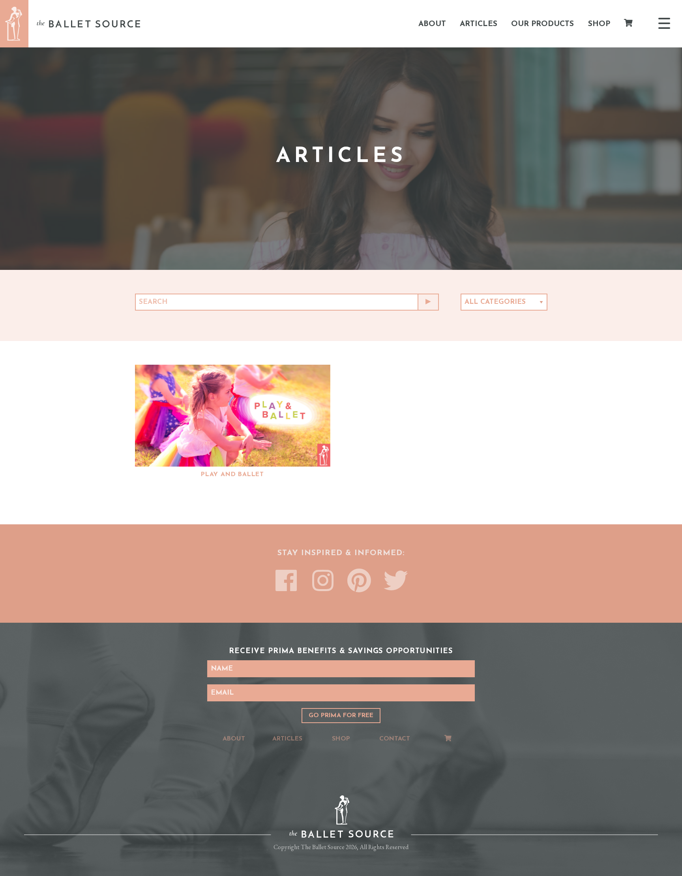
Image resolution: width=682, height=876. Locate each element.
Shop (599, 24)
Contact (394, 739)
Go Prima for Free (341, 715)
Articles (478, 24)
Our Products (542, 24)
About (432, 24)
